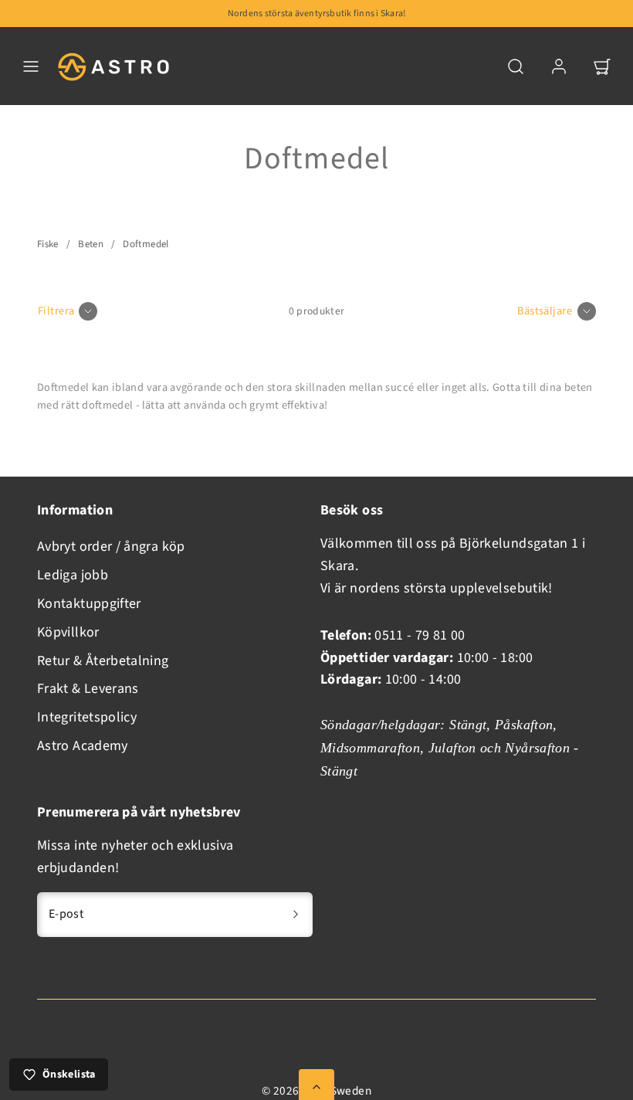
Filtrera (56, 311)
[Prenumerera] (296, 914)
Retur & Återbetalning (103, 661)
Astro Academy (82, 745)
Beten (90, 244)
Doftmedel (145, 244)
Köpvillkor (68, 632)
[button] (30, 66)
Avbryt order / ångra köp (111, 546)
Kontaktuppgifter (89, 603)
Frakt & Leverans (88, 688)
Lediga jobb (72, 575)
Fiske (48, 244)
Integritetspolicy (87, 717)
